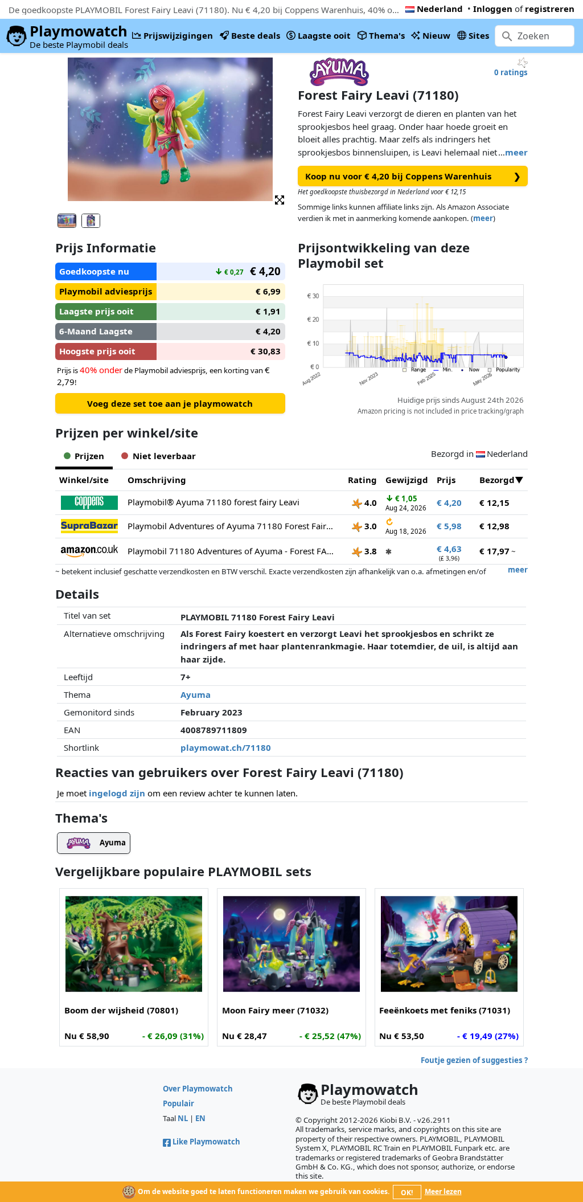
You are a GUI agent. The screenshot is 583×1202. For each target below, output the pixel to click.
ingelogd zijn (117, 793)
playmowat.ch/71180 (225, 747)
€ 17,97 (494, 551)
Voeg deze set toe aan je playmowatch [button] (170, 403)
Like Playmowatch (206, 1141)
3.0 (369, 526)
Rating (362, 479)
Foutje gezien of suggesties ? (474, 1060)
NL (183, 1118)
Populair (178, 1103)
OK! (407, 1192)
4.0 (369, 502)
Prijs (446, 479)
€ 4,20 (449, 502)
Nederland (440, 8)
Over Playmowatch (198, 1089)
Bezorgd (497, 479)
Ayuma (195, 694)
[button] (279, 199)
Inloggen (492, 8)
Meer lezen (443, 1191)
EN (200, 1118)
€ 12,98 (494, 526)
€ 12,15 (494, 502)
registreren (549, 8)
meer (516, 152)
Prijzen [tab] (89, 455)
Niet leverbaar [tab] (164, 455)
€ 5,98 (449, 526)
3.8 (369, 551)
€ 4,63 (449, 548)
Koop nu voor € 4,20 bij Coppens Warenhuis (413, 176)
